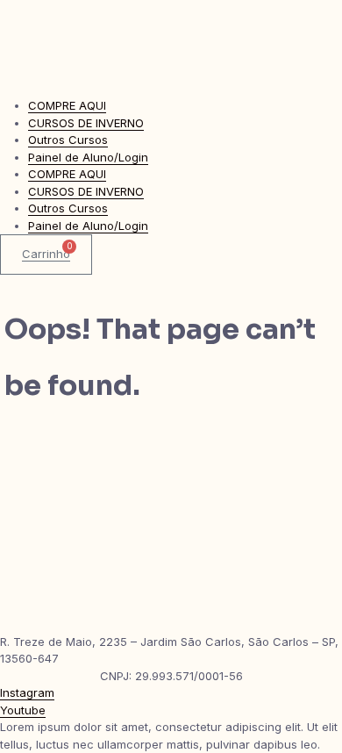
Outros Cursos (68, 140)
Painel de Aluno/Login (88, 157)
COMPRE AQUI (67, 105)
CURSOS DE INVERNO (86, 123)
